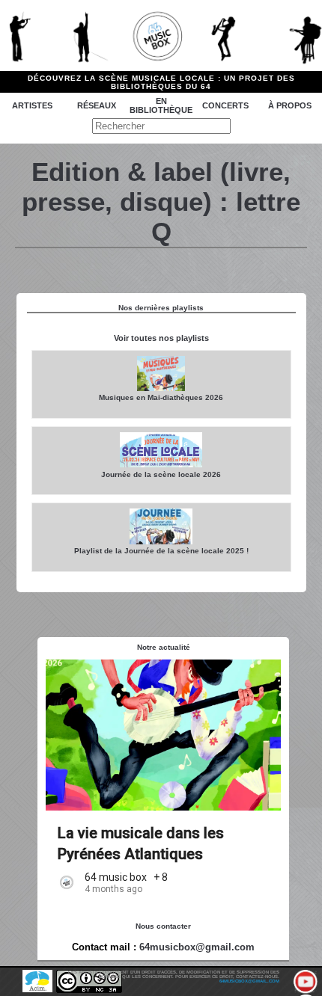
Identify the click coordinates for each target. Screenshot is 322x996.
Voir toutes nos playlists (161, 337)
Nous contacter (163, 926)
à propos (290, 105)
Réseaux (96, 105)
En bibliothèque (161, 105)
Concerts (225, 105)
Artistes (32, 105)
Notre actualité (163, 647)
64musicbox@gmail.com (197, 947)
